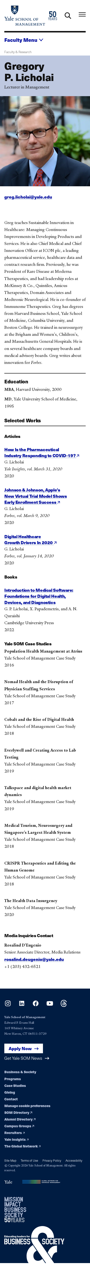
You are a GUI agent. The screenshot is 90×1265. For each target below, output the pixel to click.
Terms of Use (29, 1160)
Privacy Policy (51, 1160)
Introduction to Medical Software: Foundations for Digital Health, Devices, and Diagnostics (38, 596)
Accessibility (74, 1160)
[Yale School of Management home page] (24, 15)
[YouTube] (49, 1005)
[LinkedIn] (21, 1005)
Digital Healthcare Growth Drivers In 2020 (29, 539)
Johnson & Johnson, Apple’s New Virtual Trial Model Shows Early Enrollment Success (35, 495)
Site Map (10, 1160)
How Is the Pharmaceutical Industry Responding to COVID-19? (40, 452)
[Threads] (63, 1005)
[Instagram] (7, 1005)
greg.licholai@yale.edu (28, 196)
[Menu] (82, 14)
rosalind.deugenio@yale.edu (34, 959)
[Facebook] (35, 1005)
